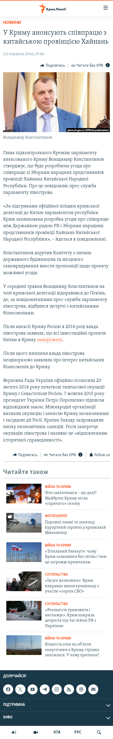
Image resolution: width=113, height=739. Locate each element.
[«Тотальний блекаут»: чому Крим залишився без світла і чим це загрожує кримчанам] (24, 552)
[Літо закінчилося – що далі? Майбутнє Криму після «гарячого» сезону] (24, 493)
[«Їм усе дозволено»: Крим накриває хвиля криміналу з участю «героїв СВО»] (24, 581)
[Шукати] (99, 732)
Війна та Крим (58, 487)
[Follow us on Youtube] (33, 689)
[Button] (52, 65)
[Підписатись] (93, 689)
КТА (57, 732)
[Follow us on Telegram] (45, 689)
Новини (12, 22)
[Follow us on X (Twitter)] (20, 689)
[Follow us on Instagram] (57, 689)
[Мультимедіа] (36, 732)
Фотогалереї (56, 516)
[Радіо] (14, 732)
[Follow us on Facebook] (8, 689)
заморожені (49, 340)
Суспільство (56, 575)
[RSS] (69, 689)
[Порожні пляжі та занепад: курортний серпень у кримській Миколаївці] (24, 523)
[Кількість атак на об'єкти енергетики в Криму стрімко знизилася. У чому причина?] (24, 645)
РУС (77, 732)
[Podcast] (81, 689)
